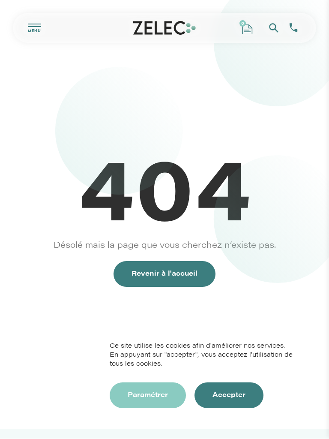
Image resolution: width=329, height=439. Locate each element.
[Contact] (293, 28)
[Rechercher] (274, 28)
